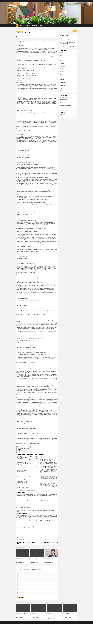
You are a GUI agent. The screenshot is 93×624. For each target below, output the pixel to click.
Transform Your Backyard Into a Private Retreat (67, 46)
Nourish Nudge (62, 114)
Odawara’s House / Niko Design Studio (51, 542)
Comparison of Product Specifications (24, 448)
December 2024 (62, 80)
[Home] (16, 25)
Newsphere (50, 622)
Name (18, 583)
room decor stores (63, 102)
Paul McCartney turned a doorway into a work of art (50, 560)
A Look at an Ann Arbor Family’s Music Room (35, 560)
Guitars (21, 539)
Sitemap (40, 25)
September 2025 (62, 66)
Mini (23, 539)
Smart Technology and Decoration (65, 105)
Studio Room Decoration (64, 107)
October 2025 (62, 65)
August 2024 (62, 87)
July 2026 (61, 52)
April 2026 (61, 55)
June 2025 (61, 71)
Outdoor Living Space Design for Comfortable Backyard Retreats (23, 615)
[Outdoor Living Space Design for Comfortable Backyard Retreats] (23, 608)
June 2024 (61, 90)
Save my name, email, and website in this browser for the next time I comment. (32, 594)
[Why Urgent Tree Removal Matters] (70, 608)
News (61, 100)
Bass (19, 539)
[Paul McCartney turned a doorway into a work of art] (51, 553)
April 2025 (61, 74)
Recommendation (21, 451)
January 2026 (62, 60)
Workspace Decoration (63, 108)
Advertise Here (21, 25)
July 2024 (61, 88)
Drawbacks (21, 450)
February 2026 (62, 58)
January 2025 (62, 79)
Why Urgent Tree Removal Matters (65, 45)
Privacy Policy (34, 25)
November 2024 (62, 82)
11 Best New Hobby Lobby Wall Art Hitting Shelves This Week (22, 560)
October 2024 (62, 84)
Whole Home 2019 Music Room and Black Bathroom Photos (25, 542)
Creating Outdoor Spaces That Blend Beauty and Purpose (38, 615)
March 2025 (62, 76)
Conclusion (19, 449)
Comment (19, 570)
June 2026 (61, 54)
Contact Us (28, 25)
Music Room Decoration (19, 558)
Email (18, 587)
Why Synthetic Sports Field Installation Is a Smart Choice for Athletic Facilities (54, 615)
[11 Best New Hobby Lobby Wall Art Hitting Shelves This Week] (22, 553)
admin (22, 36)
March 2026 (62, 57)
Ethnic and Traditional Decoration (65, 97)
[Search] (76, 25)
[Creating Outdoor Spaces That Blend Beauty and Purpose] (38, 608)
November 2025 (62, 63)
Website (18, 591)
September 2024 (62, 85)
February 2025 (62, 77)
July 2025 (61, 69)
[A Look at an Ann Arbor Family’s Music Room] (37, 553)
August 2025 (62, 68)
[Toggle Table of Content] (29, 447)
